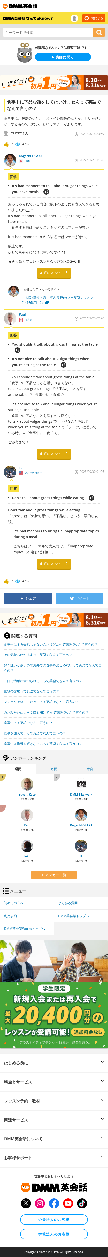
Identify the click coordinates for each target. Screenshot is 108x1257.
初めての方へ (13, 903)
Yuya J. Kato (27, 794)
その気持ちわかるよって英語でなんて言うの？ (38, 654)
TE (81, 856)
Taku (27, 856)
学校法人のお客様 (53, 1234)
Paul (27, 825)
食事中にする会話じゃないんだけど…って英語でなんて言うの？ (51, 644)
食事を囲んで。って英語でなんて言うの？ (35, 733)
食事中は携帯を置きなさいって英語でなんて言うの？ (43, 743)
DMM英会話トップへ (73, 916)
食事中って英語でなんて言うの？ (28, 722)
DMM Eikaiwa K (81, 794)
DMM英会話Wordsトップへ (24, 928)
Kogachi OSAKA (81, 825)
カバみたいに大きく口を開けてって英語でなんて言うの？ (46, 712)
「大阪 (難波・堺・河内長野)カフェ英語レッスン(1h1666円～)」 (57, 300)
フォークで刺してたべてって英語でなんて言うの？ (41, 701)
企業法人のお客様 (53, 1219)
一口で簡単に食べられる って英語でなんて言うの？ (43, 681)
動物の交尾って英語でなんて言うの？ (31, 691)
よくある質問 (68, 903)
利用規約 (10, 916)
